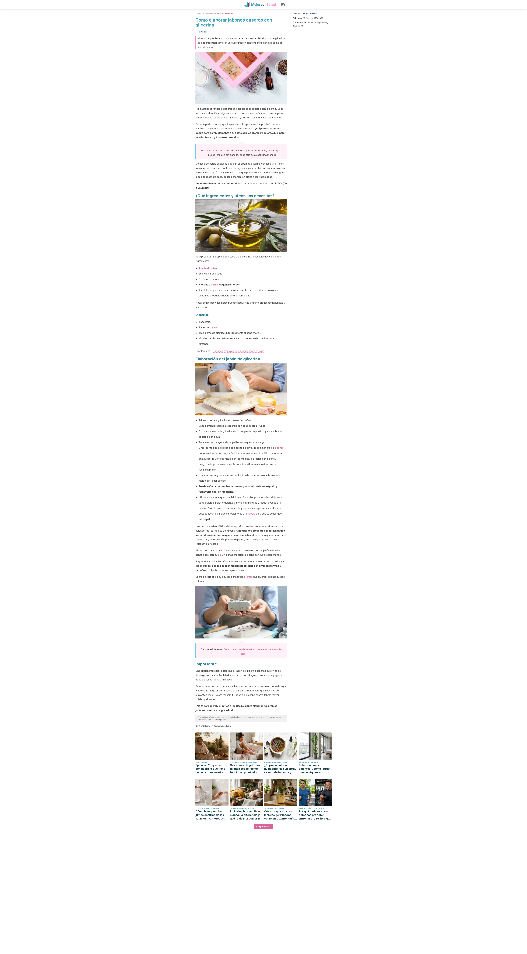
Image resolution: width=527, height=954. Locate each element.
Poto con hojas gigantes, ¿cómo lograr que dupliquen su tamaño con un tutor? (314, 769)
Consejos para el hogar (276, 762)
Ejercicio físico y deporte (311, 808)
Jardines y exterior (308, 762)
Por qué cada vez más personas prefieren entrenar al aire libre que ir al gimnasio (315, 815)
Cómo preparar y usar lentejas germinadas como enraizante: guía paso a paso (279, 815)
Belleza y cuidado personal (243, 762)
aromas (248, 576)
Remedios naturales (204, 13)
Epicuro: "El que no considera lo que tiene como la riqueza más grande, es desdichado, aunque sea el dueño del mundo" (211, 769)
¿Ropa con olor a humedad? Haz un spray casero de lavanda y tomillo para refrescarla (280, 769)
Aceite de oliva (208, 268)
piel (220, 554)
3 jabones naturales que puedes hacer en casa (238, 351)
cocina (213, 327)
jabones (279, 447)
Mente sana (201, 762)
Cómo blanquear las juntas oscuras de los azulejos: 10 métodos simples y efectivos (209, 815)
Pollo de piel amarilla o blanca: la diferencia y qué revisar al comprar (245, 815)
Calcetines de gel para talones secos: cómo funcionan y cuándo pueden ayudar (245, 769)
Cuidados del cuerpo (224, 13)
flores (214, 284)
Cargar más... (263, 826)
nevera (251, 513)
